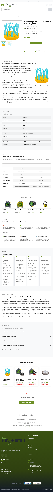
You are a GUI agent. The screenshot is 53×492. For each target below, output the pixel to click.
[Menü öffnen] (2, 5)
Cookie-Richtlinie (5, 476)
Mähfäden (30, 447)
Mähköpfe (30, 445)
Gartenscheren (31, 438)
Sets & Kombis (31, 452)
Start (2, 16)
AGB (2, 467)
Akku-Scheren (31, 441)
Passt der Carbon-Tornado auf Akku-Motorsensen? (26, 349)
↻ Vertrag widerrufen (6, 471)
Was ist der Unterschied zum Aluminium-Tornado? (26, 332)
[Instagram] (6, 455)
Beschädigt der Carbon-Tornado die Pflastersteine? (26, 345)
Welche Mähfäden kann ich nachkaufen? (26, 341)
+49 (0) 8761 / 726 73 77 (35, 470)
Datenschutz (4, 465)
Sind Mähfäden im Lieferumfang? (26, 336)
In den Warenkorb (36, 43)
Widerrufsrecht (4, 469)
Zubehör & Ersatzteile (32, 449)
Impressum (3, 462)
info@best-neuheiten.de (26, 426)
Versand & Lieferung (5, 473)
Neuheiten (30, 454)
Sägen (29, 443)
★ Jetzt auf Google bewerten (27, 402)
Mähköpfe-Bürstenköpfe (8, 16)
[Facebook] (2, 455)
